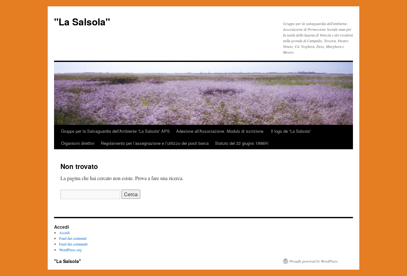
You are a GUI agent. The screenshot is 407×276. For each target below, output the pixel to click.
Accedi (64, 232)
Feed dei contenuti (72, 238)
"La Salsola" (82, 21)
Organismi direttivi (77, 143)
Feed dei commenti (73, 243)
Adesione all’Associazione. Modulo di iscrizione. (220, 131)
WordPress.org (70, 249)
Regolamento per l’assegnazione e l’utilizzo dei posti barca (155, 143)
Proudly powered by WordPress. (314, 261)
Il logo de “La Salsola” (291, 131)
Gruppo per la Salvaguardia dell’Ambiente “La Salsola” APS (115, 131)
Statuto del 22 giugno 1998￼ (241, 143)
